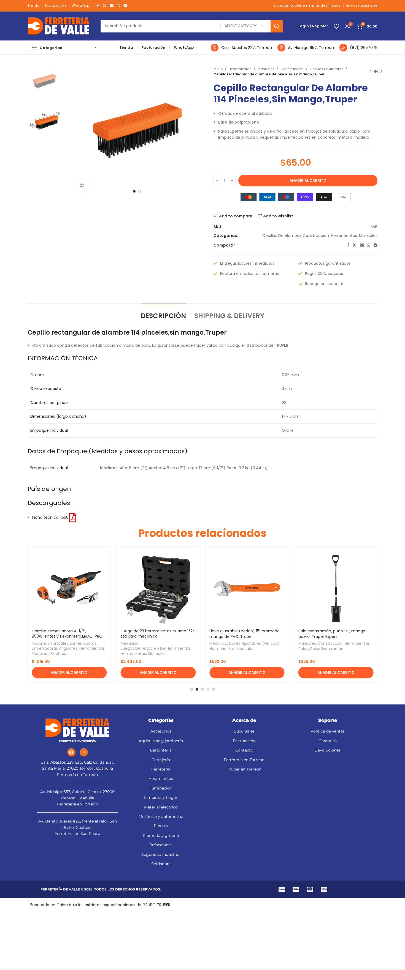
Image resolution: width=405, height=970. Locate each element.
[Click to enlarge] (82, 186)
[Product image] (69, 588)
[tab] (163, 313)
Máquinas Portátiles (50, 643)
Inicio (218, 69)
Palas (303, 648)
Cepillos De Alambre (326, 69)
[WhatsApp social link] (118, 5)
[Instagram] (84, 752)
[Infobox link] (241, 47)
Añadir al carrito (308, 180)
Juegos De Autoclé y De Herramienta (155, 648)
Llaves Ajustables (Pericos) (254, 643)
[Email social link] (111, 5)
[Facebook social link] (98, 5)
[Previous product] (370, 71)
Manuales (266, 69)
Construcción (292, 69)
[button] (69, 672)
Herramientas (240, 69)
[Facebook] (71, 752)
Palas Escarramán (326, 648)
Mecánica (130, 643)
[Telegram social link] (125, 5)
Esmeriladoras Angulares (54, 648)
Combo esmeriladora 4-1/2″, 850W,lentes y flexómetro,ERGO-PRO (67, 633)
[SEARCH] (277, 26)
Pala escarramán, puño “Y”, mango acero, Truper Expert (331, 633)
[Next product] (381, 71)
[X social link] (104, 5)
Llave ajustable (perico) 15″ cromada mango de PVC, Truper (244, 633)
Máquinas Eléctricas (50, 653)
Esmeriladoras (83, 643)
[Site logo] (59, 25)
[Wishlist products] (336, 26)
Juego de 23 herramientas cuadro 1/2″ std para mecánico (157, 633)
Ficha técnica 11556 (50, 517)
